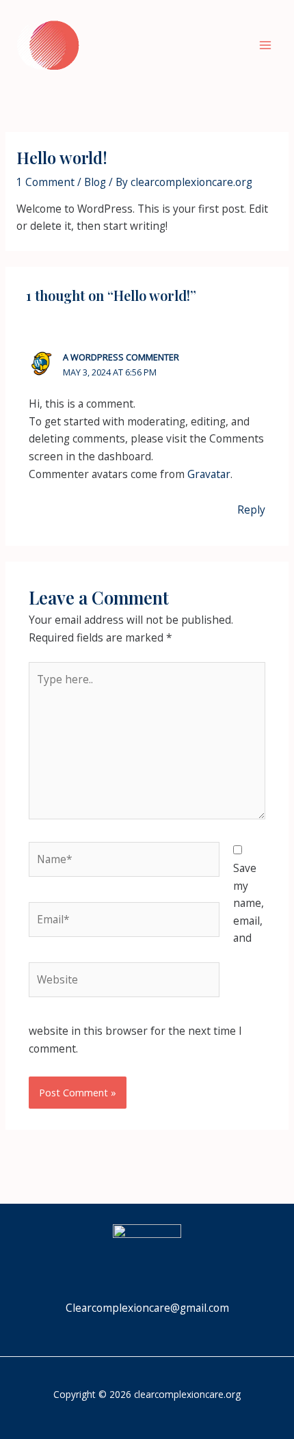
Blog (95, 181)
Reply (251, 509)
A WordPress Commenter (121, 357)
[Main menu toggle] (265, 45)
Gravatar (208, 473)
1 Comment (45, 181)
